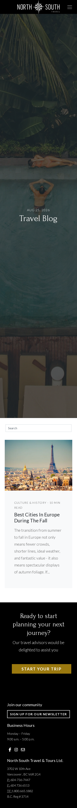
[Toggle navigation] (69, 7)
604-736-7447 (20, 780)
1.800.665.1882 (22, 791)
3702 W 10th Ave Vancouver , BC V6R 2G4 (23, 771)
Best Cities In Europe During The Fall (37, 517)
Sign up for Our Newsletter (38, 714)
